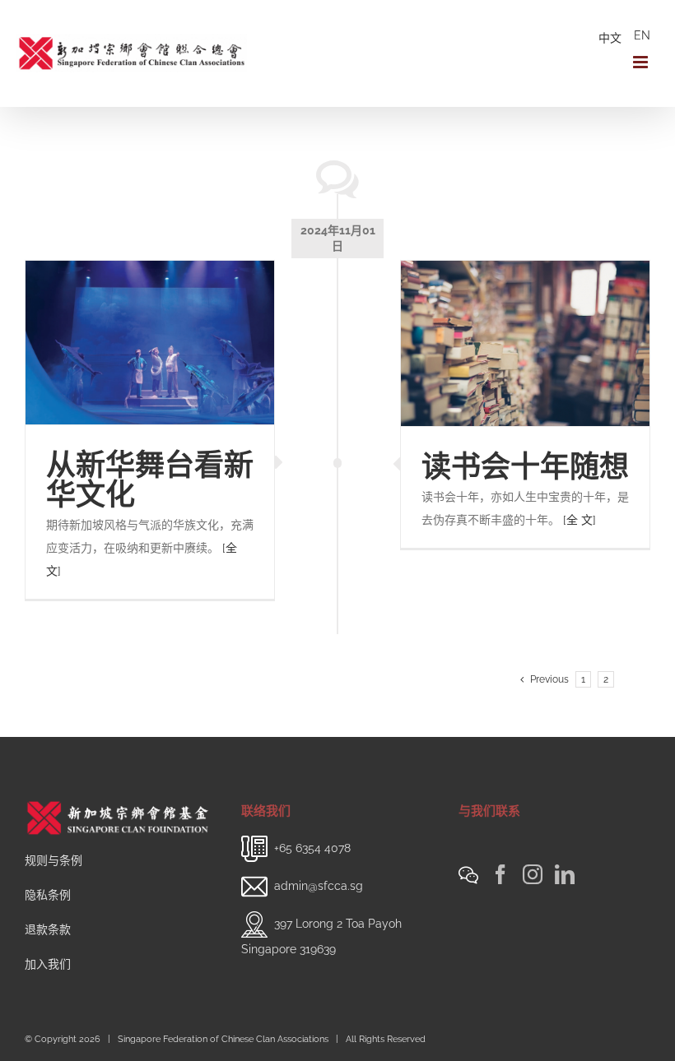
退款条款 (48, 929)
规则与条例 (53, 860)
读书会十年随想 (525, 466)
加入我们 (48, 964)
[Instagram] (532, 874)
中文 (609, 37)
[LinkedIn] (565, 874)
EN (642, 35)
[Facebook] (500, 874)
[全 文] (579, 519)
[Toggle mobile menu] (641, 62)
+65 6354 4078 (312, 848)
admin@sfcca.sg (318, 885)
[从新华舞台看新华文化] (150, 342)
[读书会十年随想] (525, 343)
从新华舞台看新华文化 (150, 479)
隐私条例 (48, 894)
